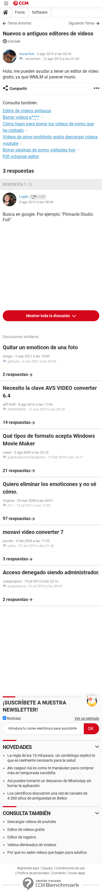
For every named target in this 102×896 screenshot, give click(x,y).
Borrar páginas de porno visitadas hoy (39, 150)
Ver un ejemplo (87, 718)
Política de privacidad (33, 873)
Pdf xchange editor (21, 156)
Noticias (13, 718)
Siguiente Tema (81, 23)
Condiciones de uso (70, 868)
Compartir (18, 88)
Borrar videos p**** (21, 117)
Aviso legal (77, 873)
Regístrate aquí (28, 868)
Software (39, 12)
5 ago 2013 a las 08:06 (36, 202)
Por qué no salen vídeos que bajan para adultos (47, 852)
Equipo (47, 868)
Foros (20, 12)
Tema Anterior (20, 23)
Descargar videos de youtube (31, 821)
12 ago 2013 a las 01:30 (61, 59)
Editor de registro (21, 837)
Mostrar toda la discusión (48, 316)
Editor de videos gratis (26, 829)
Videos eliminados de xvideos (31, 845)
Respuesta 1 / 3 (17, 184)
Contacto (59, 873)
